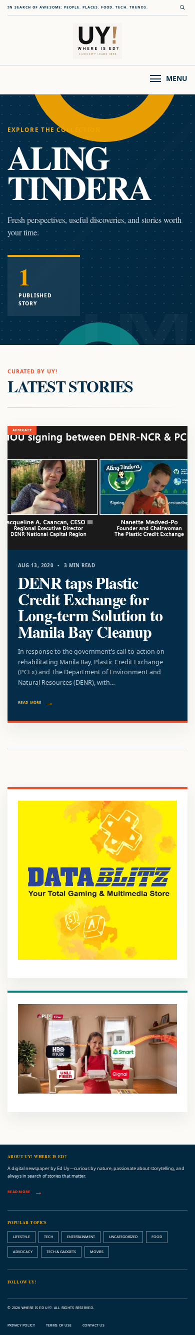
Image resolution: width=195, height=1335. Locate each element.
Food (157, 1236)
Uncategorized (123, 1236)
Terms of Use (59, 1325)
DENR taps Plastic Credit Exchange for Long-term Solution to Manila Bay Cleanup (90, 607)
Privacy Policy (21, 1325)
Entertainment (81, 1236)
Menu (177, 78)
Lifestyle (21, 1236)
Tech (48, 1236)
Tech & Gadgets (61, 1251)
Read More (30, 702)
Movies (97, 1251)
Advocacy (22, 1251)
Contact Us (93, 1325)
